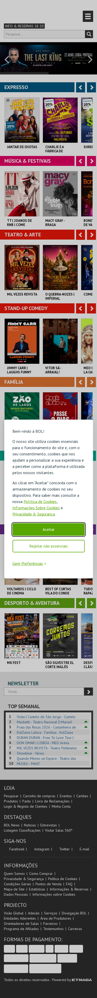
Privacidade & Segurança (33, 513)
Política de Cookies (40, 501)
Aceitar (49, 529)
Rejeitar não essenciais (48, 545)
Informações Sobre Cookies (36, 507)
